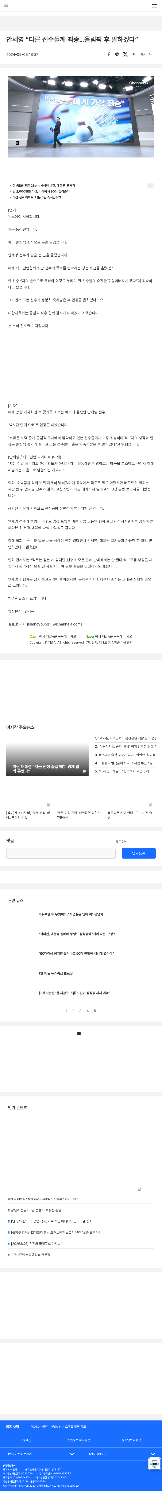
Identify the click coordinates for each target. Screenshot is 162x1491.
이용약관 (25, 1440)
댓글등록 (139, 853)
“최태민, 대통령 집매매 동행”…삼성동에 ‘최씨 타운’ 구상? (77, 934)
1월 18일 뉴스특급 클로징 (56, 973)
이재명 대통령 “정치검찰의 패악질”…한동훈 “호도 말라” (43, 1199)
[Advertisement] (81, 1378)
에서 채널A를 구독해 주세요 (53, 637)
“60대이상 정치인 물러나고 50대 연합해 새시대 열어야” (76, 954)
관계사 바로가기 (97, 1454)
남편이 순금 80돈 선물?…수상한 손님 (36, 1210)
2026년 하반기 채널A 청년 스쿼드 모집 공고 (58, 1427)
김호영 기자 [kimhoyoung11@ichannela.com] (45, 624)
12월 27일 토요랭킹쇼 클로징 (30, 1255)
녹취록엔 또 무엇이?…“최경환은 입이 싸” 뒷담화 (71, 914)
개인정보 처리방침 (78, 1440)
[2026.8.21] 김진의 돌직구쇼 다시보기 (37, 1244)
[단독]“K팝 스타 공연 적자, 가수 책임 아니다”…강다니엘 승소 (51, 1221)
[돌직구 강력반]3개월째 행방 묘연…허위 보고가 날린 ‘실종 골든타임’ (56, 1233)
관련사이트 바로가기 (19, 1454)
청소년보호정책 (131, 1440)
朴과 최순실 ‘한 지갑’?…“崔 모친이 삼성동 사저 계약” (74, 993)
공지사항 (12, 1426)
